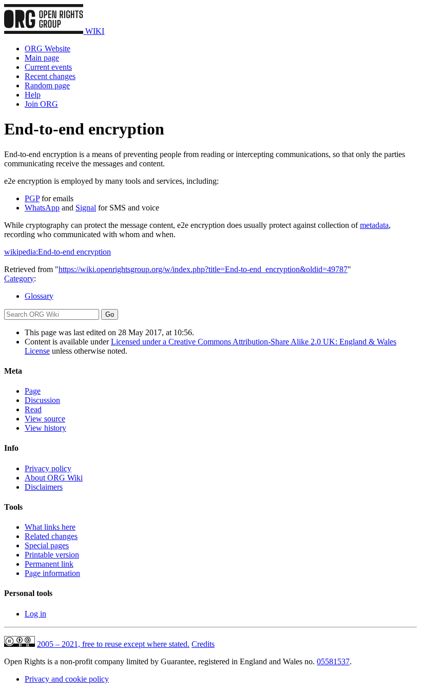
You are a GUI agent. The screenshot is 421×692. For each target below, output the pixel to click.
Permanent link (49, 564)
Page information (52, 573)
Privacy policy (48, 468)
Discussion (42, 400)
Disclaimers (44, 487)
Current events (48, 67)
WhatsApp (42, 207)
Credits (203, 644)
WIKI (93, 31)
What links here (50, 527)
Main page (42, 57)
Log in (35, 613)
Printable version (52, 554)
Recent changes (50, 76)
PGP (32, 198)
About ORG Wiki (54, 477)
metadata (374, 225)
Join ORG (41, 104)
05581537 (333, 661)
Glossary (39, 296)
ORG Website (47, 48)
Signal (85, 207)
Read (33, 409)
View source (45, 418)
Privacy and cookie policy (67, 679)
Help (33, 94)
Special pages (47, 545)
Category (19, 278)
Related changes (51, 536)
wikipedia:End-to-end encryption (57, 251)
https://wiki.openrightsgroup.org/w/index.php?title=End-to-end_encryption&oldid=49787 (203, 269)
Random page (47, 85)
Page (33, 391)
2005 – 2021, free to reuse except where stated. (113, 644)
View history (45, 428)
